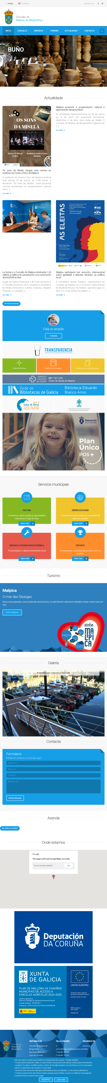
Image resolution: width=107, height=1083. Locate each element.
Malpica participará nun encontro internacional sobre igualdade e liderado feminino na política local (80, 275)
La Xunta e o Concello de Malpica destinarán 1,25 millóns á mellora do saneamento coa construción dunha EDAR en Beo (26, 275)
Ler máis (6, 193)
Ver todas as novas (11, 303)
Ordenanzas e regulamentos (87, 368)
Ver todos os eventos (10, 828)
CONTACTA (89, 31)
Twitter (85, 1049)
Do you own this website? (43, 866)
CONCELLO (22, 31)
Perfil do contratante (53, 368)
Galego (10, 3)
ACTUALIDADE (71, 31)
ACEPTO (46, 1079)
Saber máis (25, 68)
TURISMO (54, 31)
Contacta (53, 336)
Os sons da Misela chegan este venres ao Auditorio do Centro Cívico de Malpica (26, 171)
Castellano (25, 3)
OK (68, 866)
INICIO (8, 31)
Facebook (86, 1046)
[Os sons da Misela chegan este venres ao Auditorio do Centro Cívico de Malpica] (26, 136)
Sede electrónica (19, 368)
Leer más (61, 1079)
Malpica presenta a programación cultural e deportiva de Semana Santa (80, 108)
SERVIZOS (38, 31)
